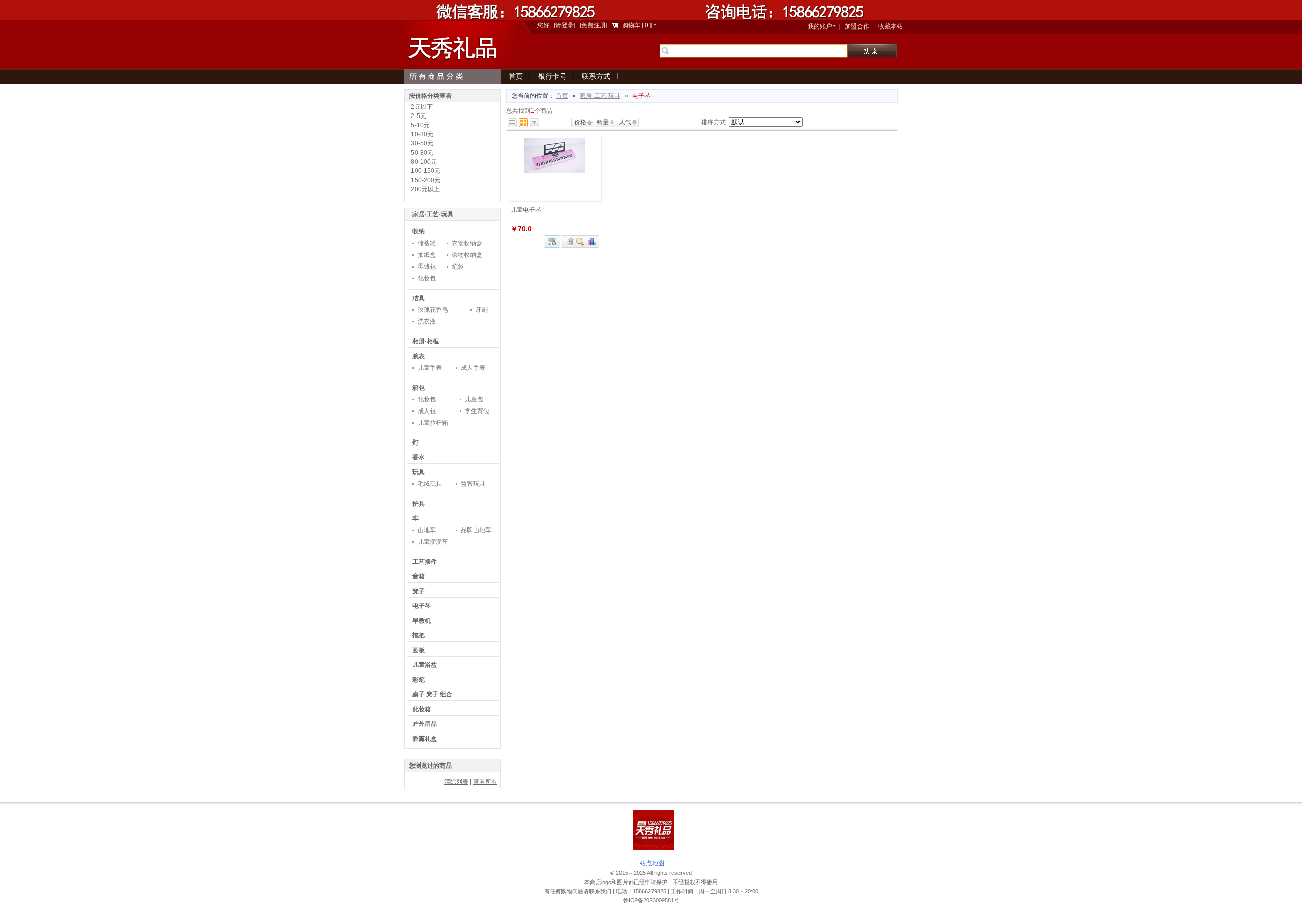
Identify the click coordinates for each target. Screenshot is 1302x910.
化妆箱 (421, 709)
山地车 (427, 530)
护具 (418, 503)
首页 (516, 76)
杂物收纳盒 (467, 254)
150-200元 (425, 180)
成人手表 (473, 367)
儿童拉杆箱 (433, 422)
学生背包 (477, 411)
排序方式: (714, 122)
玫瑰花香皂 (433, 309)
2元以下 (422, 106)
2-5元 (418, 116)
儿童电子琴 (526, 209)
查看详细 (580, 241)
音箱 (418, 576)
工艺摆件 (424, 561)
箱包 (418, 387)
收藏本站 (890, 26)
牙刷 (482, 309)
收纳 (418, 231)
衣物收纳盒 (467, 243)
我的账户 (820, 26)
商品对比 (592, 241)
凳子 (418, 591)
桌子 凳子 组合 (432, 694)
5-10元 (420, 125)
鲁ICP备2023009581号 (651, 900)
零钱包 (427, 266)
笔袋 (458, 266)
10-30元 (422, 134)
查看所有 (485, 781)
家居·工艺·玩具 (600, 95)
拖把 (418, 635)
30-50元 (422, 143)
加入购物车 (552, 241)
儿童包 (474, 399)
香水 (418, 457)
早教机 (421, 620)
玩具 (418, 472)
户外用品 (424, 723)
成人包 (427, 411)
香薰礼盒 (424, 738)
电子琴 (421, 605)
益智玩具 (473, 483)
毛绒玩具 (430, 483)
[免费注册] (593, 25)
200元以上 (425, 189)
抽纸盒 (427, 254)
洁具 (418, 298)
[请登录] (564, 25)
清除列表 (456, 781)
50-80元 (422, 152)
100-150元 (425, 170)
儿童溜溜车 (433, 541)
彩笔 (418, 679)
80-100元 (424, 161)
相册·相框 (425, 341)
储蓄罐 (427, 243)
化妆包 (427, 278)
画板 (418, 650)
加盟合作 (857, 26)
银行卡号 (552, 76)
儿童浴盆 (424, 664)
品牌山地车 (476, 530)
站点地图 (652, 863)
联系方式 (596, 76)
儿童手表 (430, 367)
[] (637, 25)
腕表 (418, 356)
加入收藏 (568, 241)
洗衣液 (427, 321)
